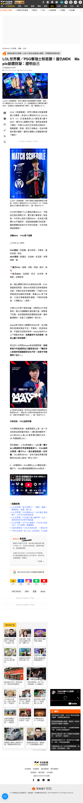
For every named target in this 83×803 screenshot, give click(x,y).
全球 (59, 6)
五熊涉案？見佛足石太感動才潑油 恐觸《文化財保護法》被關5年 (24, 641)
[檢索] (75, 2)
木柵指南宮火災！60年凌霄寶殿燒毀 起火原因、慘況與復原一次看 (40, 719)
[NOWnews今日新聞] (6, 2)
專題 (39, 6)
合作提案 (50, 772)
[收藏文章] (4, 142)
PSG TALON (16, 591)
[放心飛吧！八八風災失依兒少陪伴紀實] (19, 3)
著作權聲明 (54, 769)
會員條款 (33, 772)
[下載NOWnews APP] (70, 2)
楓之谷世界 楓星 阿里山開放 (40, 640)
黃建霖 (7, 67)
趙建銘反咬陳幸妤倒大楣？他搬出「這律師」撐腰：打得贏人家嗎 (24, 659)
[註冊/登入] (80, 2)
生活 (71, 6)
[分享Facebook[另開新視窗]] (4, 113)
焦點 (19, 6)
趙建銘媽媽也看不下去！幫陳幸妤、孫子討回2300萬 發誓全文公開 (25, 701)
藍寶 (34, 591)
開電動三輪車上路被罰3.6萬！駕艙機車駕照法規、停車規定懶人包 (13, 743)
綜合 (24, 48)
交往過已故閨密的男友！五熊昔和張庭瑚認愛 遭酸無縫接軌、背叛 (24, 719)
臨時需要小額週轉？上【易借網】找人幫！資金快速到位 (39, 701)
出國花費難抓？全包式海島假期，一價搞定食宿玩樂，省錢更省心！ (10, 720)
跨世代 (34, 10)
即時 (26, 6)
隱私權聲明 (45, 769)
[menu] (2, 6)
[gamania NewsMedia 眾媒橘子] (41, 788)
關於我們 (41, 772)
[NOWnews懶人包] (66, 2)
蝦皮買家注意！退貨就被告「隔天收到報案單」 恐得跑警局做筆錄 (13, 683)
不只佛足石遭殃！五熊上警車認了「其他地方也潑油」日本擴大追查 (10, 701)
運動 (52, 6)
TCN (43, 10)
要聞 (32, 6)
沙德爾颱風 (10, 6)
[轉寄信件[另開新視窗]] (4, 124)
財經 (65, 6)
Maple (43, 591)
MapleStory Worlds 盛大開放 (9, 660)
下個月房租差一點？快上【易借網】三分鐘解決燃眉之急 (36, 683)
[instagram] (47, 2)
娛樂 (45, 6)
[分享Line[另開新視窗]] (4, 118)
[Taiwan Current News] (61, 2)
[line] (52, 2)
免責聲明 (36, 769)
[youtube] (56, 2)
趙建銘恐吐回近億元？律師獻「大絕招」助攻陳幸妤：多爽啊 (10, 641)
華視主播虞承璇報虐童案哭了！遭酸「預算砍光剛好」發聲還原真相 (39, 659)
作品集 (40, 561)
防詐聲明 (28, 769)
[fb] (43, 2)
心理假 (62, 10)
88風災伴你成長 (22, 10)
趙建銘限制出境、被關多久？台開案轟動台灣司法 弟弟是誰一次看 (36, 743)
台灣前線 (52, 10)
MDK (27, 591)
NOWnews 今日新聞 (9, 48)
